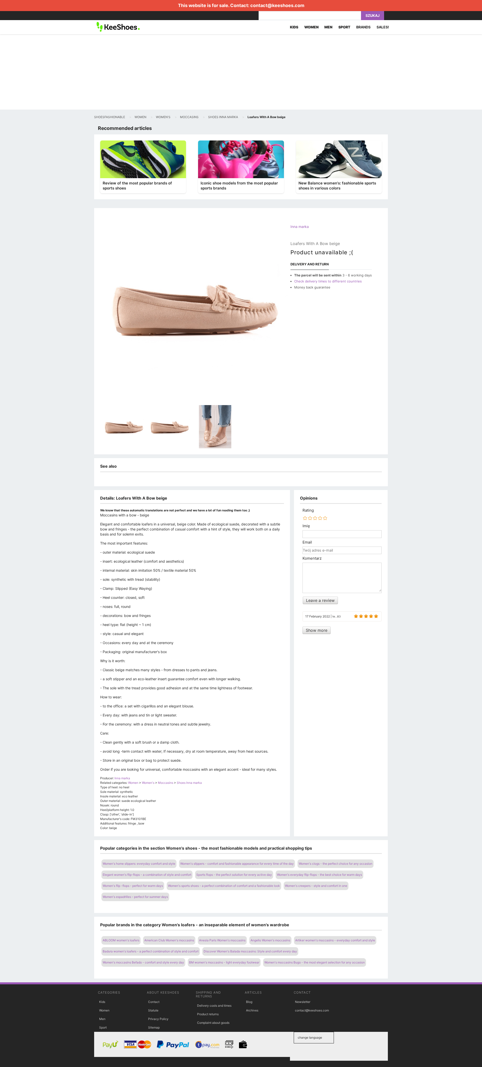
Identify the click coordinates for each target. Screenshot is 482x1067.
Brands (363, 27)
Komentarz (312, 558)
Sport (103, 1027)
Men (102, 1019)
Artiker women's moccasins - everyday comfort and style (335, 940)
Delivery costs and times (214, 1005)
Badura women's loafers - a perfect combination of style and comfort (151, 951)
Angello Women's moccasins (270, 940)
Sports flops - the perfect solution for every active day (234, 875)
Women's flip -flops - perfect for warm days (133, 886)
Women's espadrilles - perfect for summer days (135, 897)
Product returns (208, 1014)
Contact (153, 1002)
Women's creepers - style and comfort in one (316, 886)
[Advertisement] (241, 72)
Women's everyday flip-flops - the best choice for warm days (319, 875)
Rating (308, 510)
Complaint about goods (213, 1023)
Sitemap (154, 1027)
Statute (153, 1010)
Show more (316, 630)
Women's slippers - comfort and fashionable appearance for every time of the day (237, 863)
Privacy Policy (158, 1019)
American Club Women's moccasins (169, 940)
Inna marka (299, 226)
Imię (306, 526)
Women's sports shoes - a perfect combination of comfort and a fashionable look (224, 886)
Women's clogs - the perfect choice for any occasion (335, 863)
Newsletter (302, 1002)
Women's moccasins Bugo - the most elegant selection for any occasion (314, 962)
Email (307, 542)
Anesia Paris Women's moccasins (222, 940)
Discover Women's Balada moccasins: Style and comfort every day (250, 951)
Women (104, 1010)
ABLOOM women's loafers (121, 940)
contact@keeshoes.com (277, 5)
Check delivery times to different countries (328, 281)
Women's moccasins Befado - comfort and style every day (143, 962)
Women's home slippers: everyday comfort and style (139, 863)
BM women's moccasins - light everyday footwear (224, 962)
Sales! (383, 27)
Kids (102, 1002)
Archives (252, 1010)
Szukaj (373, 15)
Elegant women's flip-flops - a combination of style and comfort (147, 875)
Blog (249, 1002)
